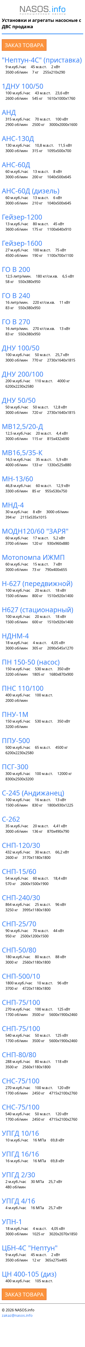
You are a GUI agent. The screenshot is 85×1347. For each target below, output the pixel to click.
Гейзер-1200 (22, 217)
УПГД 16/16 (20, 1154)
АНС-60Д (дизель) (30, 190)
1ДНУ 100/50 (22, 86)
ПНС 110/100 (23, 688)
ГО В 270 (16, 321)
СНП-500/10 (21, 976)
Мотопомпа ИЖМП (33, 557)
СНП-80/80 (19, 1054)
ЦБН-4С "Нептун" (30, 1247)
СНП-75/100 (21, 1002)
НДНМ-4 (15, 635)
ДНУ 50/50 (19, 400)
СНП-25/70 (19, 923)
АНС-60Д (16, 164)
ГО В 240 (16, 295)
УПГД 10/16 (20, 1133)
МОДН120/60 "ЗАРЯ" (35, 531)
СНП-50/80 (19, 950)
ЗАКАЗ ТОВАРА (24, 45)
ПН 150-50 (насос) (31, 662)
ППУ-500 (16, 740)
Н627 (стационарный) (37, 609)
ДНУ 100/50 (20, 347)
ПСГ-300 (15, 766)
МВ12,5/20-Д (22, 426)
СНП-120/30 (21, 845)
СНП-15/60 (19, 871)
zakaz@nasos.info (17, 1315)
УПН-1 (12, 1221)
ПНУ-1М (15, 714)
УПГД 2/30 (18, 1174)
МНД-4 (13, 505)
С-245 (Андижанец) (33, 793)
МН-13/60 (17, 478)
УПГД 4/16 (18, 1201)
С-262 (11, 819)
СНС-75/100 (20, 1080)
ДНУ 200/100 (22, 374)
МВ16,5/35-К (22, 452)
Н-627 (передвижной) (37, 583)
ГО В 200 (16, 269)
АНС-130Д (18, 138)
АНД (9, 112)
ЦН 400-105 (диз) (29, 1274)
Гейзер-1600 (22, 243)
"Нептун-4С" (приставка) (42, 60)
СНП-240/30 (21, 897)
